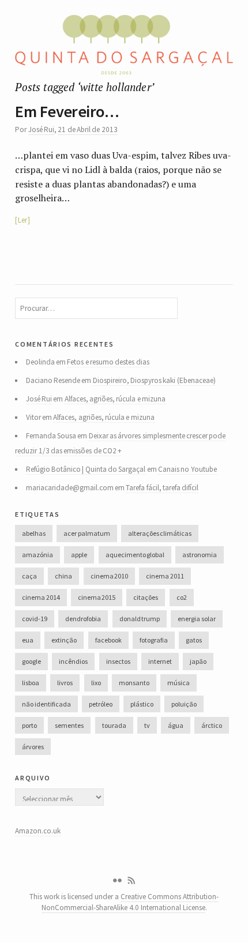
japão (198, 661)
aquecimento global (135, 554)
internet (160, 661)
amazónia (37, 554)
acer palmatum (86, 533)
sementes (69, 725)
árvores (33, 746)
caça (29, 576)
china (63, 576)
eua (27, 640)
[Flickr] (117, 880)
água (175, 725)
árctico (211, 725)
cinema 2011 (164, 576)
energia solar (196, 618)
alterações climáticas (159, 533)
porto (29, 725)
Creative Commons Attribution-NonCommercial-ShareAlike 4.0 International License (130, 902)
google (31, 661)
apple (79, 554)
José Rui (41, 129)
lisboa (30, 682)
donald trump (139, 618)
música (178, 682)
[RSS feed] (131, 880)
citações (145, 597)
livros (65, 682)
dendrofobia (83, 618)
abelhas (34, 533)
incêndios (73, 661)
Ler (22, 220)
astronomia (199, 554)
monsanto (134, 682)
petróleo (100, 704)
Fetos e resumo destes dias (108, 362)
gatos (194, 640)
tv (147, 725)
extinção (64, 640)
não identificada (46, 704)
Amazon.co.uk (38, 831)
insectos (118, 661)
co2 (181, 597)
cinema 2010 (109, 576)
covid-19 (34, 618)
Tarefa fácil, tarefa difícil (162, 488)
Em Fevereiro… (67, 111)
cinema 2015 (96, 597)
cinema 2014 (40, 597)
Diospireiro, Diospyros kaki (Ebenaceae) (154, 380)
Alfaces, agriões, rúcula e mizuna (115, 399)
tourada (114, 725)
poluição (184, 704)
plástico (141, 704)
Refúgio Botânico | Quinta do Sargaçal (86, 469)
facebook (108, 640)
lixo (96, 682)
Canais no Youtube (187, 469)
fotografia (154, 640)
